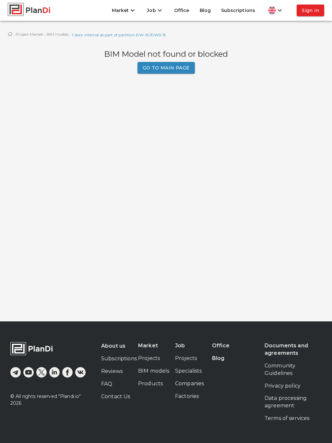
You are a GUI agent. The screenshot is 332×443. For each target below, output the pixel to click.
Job (180, 345)
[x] (41, 372)
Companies (189, 383)
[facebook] (67, 372)
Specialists (188, 371)
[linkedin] (54, 372)
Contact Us (115, 396)
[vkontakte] (80, 372)
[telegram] (15, 372)
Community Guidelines (280, 369)
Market (148, 345)
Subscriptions (238, 10)
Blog (205, 10)
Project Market (29, 34)
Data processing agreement (286, 402)
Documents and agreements (286, 349)
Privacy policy (283, 386)
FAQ (106, 384)
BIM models (57, 34)
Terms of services (287, 418)
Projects (149, 358)
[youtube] (28, 372)
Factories (187, 396)
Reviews (112, 371)
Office (181, 10)
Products (150, 383)
